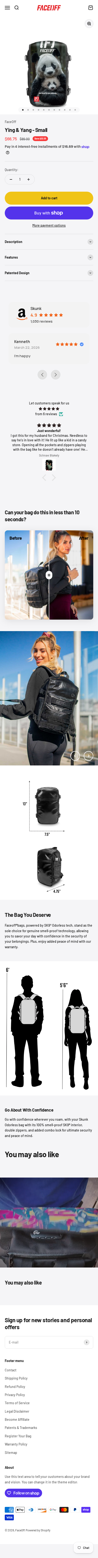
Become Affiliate (17, 1419)
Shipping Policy (16, 1378)
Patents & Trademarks (21, 1428)
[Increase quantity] (28, 179)
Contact (10, 1370)
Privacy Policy (15, 1395)
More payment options (49, 225)
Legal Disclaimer (17, 1411)
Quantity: (11, 170)
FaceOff (10, 122)
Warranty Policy (16, 1444)
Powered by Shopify (38, 1530)
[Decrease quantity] (11, 179)
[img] (49, 408)
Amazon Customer (41, 341)
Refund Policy (15, 1387)
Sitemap (11, 1453)
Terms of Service (17, 1403)
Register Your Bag (18, 1436)
